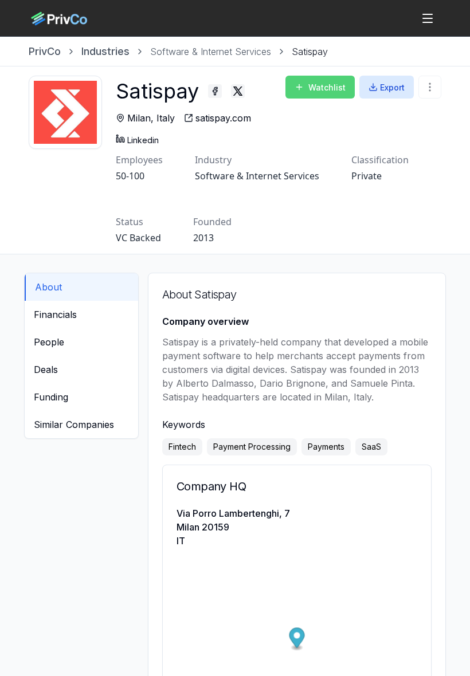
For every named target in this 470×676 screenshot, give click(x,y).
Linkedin (143, 140)
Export (392, 87)
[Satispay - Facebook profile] (215, 91)
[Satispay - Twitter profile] (238, 91)
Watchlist (327, 87)
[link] (310, 51)
